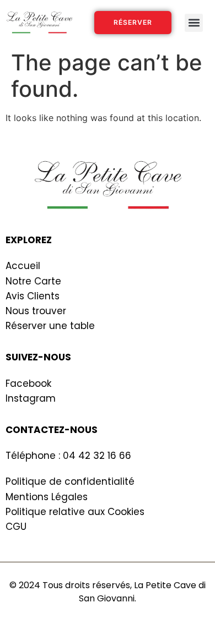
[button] (194, 23)
